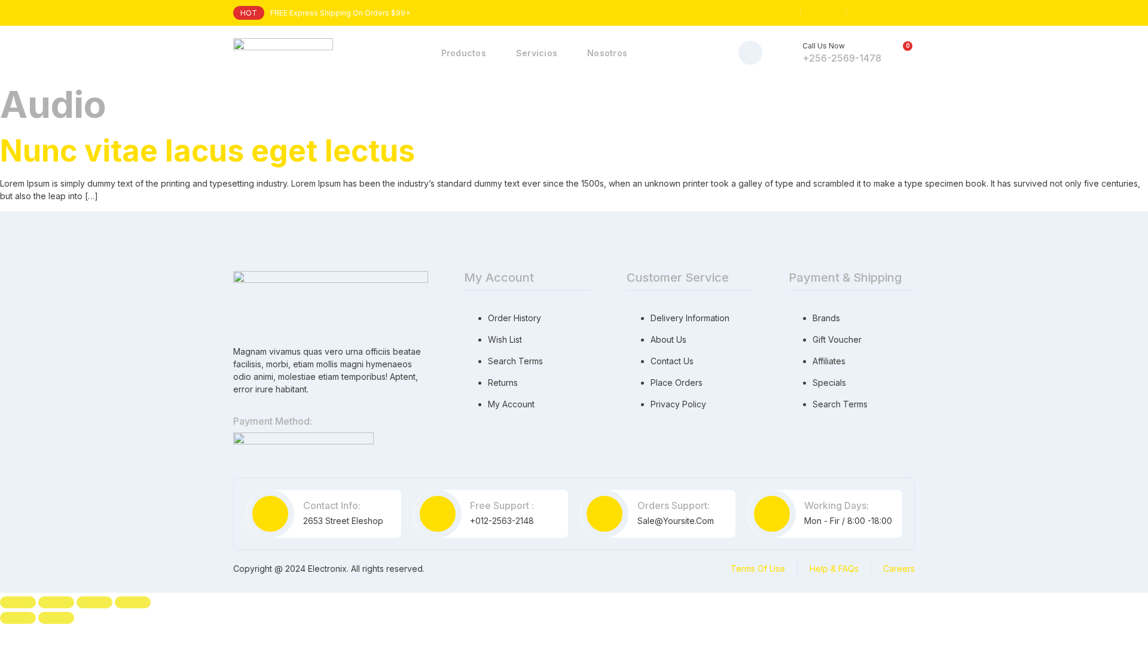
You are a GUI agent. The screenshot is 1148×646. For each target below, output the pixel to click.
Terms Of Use (758, 568)
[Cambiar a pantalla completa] (56, 602)
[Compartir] (94, 602)
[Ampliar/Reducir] (18, 602)
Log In (823, 12)
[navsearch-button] (750, 53)
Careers (899, 568)
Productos (463, 53)
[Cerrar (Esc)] (133, 602)
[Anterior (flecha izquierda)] (18, 618)
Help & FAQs (834, 568)
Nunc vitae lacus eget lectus (207, 151)
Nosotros (607, 53)
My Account (767, 12)
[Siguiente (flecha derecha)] (56, 618)
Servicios (536, 53)
